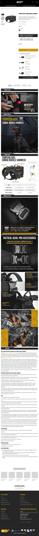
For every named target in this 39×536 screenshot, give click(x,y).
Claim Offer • (28, 77)
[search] (32, 2)
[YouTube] (29, 522)
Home (2, 8)
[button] (28, 50)
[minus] (20, 46)
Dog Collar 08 (27, 61)
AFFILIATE (3, 513)
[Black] (19, 30)
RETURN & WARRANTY (24, 502)
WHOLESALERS (4, 515)
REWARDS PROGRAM (5, 518)
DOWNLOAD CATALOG (5, 502)
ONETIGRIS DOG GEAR (20, 533)
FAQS (2, 497)
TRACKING (22, 497)
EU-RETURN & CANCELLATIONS (26, 504)
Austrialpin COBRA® (8, 357)
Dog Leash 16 (27, 66)
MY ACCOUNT (22, 500)
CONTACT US (3, 498)
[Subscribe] (37, 512)
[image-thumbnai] (2, 14)
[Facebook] (21, 522)
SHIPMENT (22, 498)
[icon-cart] (37, 2)
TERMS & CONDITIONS (5, 504)
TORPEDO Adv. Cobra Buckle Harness (31, 55)
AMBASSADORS (4, 517)
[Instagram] (24, 522)
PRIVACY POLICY (4, 500)
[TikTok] (26, 522)
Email (22, 511)
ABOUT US (3, 511)
